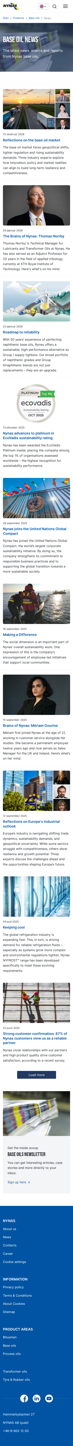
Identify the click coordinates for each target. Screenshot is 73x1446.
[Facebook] (24, 1398)
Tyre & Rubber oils (16, 1380)
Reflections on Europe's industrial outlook (31, 823)
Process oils (12, 1354)
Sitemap (9, 1312)
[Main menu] (65, 6)
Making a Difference (20, 635)
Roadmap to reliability (21, 332)
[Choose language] (43, 6)
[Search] (54, 6)
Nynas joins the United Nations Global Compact (34, 531)
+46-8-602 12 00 (16, 1431)
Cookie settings (14, 1262)
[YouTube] (49, 1398)
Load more (37, 1075)
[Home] (18, 6)
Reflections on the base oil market (31, 140)
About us (9, 1229)
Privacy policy (13, 1287)
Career (8, 1254)
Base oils (9, 1345)
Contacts (9, 1245)
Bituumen (10, 1337)
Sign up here (17, 1182)
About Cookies (14, 1304)
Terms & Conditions (17, 1295)
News (7, 1237)
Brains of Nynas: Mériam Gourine (30, 725)
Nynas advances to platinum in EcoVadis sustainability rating (28, 435)
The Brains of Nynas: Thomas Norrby (33, 236)
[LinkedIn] (36, 1398)
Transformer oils (15, 1371)
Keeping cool (14, 927)
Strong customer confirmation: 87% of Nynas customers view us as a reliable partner (35, 1038)
